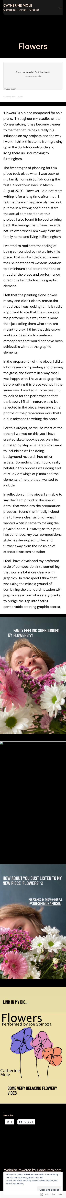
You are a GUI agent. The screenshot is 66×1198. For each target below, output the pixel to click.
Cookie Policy (17, 1183)
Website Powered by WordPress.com (32, 1170)
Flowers (20, 97)
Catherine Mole (17, 5)
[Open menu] (61, 8)
